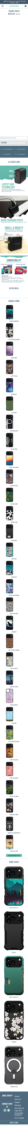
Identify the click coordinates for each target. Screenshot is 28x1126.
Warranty (18, 1105)
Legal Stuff (18, 1111)
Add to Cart (14, 1122)
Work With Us (19, 1108)
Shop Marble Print (14, 855)
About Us (18, 1099)
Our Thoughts (19, 1118)
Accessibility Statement (19, 1114)
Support (17, 1102)
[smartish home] (14, 6)
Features (4, 143)
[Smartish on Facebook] (4, 1111)
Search (17, 1096)
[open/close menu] (2, 6)
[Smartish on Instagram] (8, 1111)
